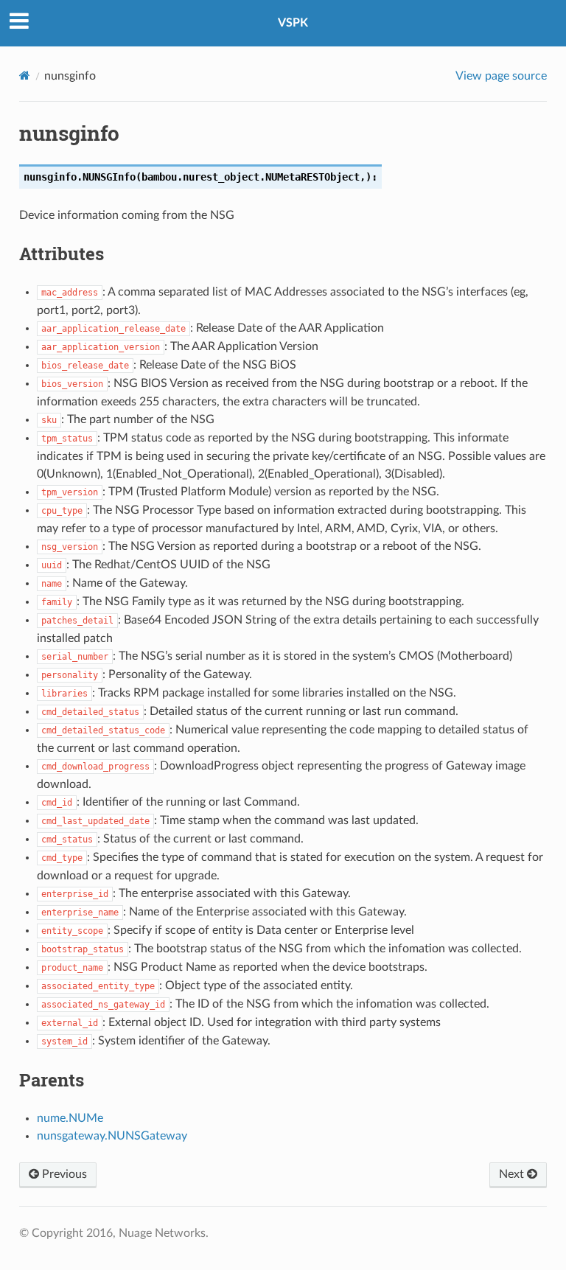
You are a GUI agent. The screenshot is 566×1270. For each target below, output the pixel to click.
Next (513, 1174)
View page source (501, 76)
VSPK (293, 23)
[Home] (24, 75)
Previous (63, 1174)
